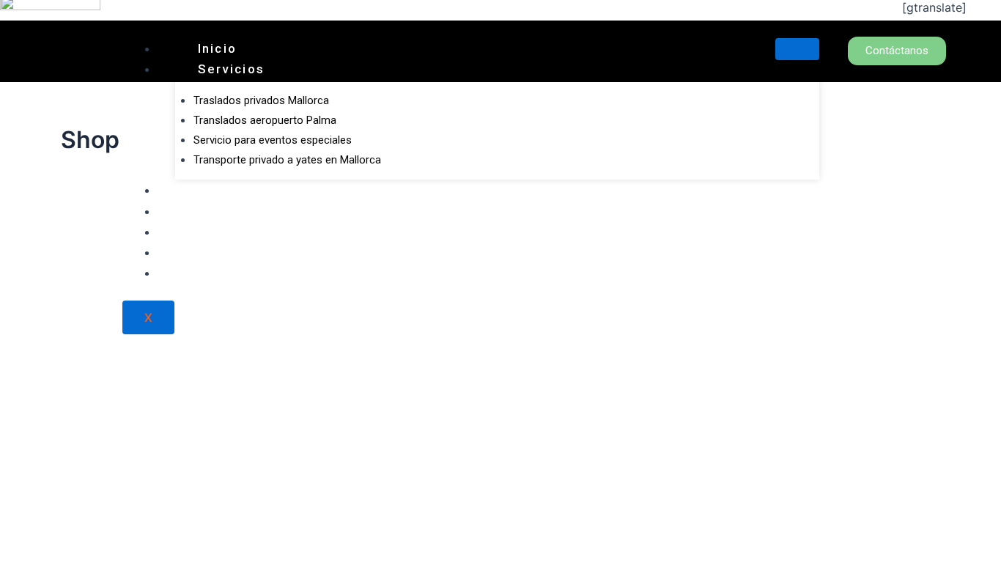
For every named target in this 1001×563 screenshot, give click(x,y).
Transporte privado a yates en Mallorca (287, 159)
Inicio (217, 48)
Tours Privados (252, 190)
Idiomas (226, 272)
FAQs (216, 231)
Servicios (231, 69)
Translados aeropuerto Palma (264, 120)
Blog (214, 252)
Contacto (230, 211)
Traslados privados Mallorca (261, 100)
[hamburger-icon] (797, 49)
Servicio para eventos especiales (272, 140)
